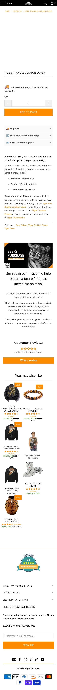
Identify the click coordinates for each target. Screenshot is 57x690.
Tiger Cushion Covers (38, 225)
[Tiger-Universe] (28, 3)
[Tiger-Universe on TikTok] (37, 660)
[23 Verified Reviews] (28, 577)
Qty (6, 97)
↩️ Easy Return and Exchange (28, 135)
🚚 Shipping (28, 128)
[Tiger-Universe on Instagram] (25, 660)
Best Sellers (21, 225)
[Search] (45, 3)
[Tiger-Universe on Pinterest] (31, 660)
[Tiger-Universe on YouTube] (42, 660)
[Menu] (1, 3)
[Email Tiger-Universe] (14, 660)
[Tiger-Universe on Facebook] (20, 660)
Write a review (28, 360)
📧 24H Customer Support (28, 142)
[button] (10, 414)
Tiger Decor (9, 228)
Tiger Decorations (16, 217)
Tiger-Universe (32, 668)
